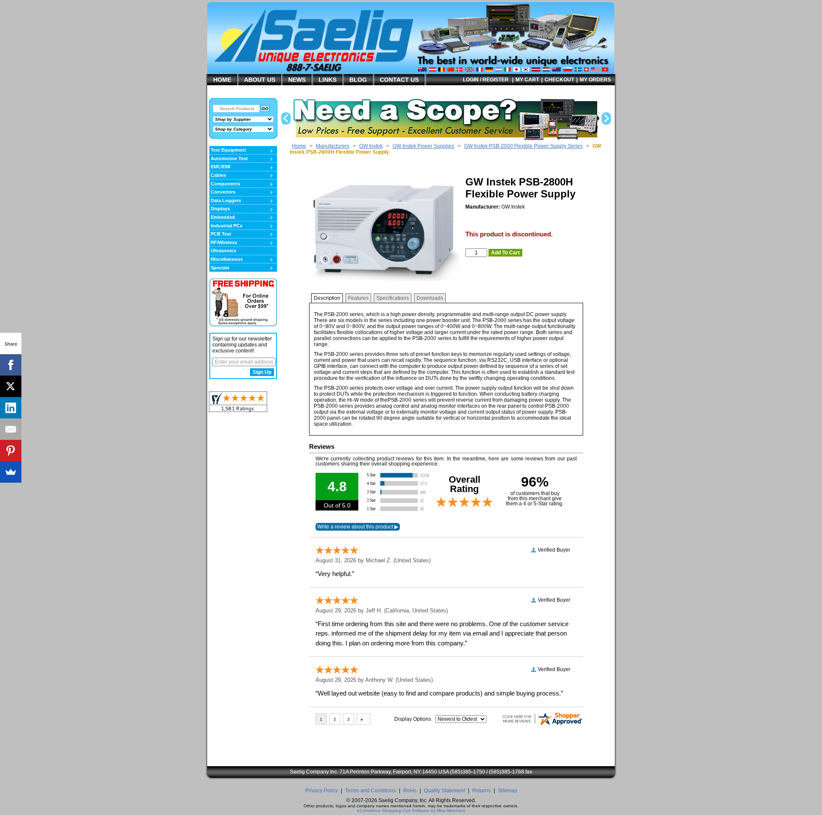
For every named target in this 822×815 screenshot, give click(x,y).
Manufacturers (332, 146)
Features (358, 298)
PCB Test (220, 234)
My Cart (527, 80)
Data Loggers (225, 201)
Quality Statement (444, 791)
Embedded (222, 218)
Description (327, 298)
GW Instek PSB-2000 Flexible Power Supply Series (523, 146)
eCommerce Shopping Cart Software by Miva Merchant (411, 810)
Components (224, 184)
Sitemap (507, 791)
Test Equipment (227, 150)
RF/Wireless (223, 243)
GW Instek (371, 146)
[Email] (10, 429)
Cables (217, 176)
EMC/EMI (219, 167)
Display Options (412, 719)
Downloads (430, 298)
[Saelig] (328, 63)
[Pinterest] (10, 450)
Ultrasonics (223, 250)
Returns (481, 791)
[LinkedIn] (10, 407)
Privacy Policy (321, 791)
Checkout (559, 80)
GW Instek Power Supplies (423, 146)
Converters (222, 192)
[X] (10, 386)
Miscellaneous (226, 260)
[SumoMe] (10, 472)
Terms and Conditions (370, 791)
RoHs (410, 791)
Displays (219, 209)
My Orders (595, 80)
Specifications (392, 298)
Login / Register (486, 80)
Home (299, 146)
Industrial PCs (225, 226)
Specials (219, 268)
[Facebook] (10, 365)
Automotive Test (228, 159)
